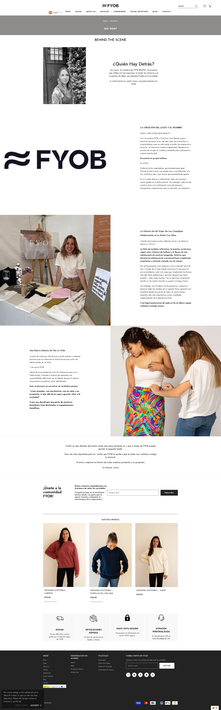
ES (216, 708)
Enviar (166, 665)
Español (55, 12)
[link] (64, 75)
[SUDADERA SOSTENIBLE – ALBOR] (156, 555)
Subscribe (169, 492)
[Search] (188, 6)
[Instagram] (134, 675)
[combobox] (185, 6)
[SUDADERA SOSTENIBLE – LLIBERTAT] (64, 555)
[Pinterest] (140, 675)
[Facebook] (128, 675)
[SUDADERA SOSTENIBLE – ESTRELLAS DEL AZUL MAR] (110, 555)
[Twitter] (152, 675)
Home (105, 21)
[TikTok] (146, 675)
